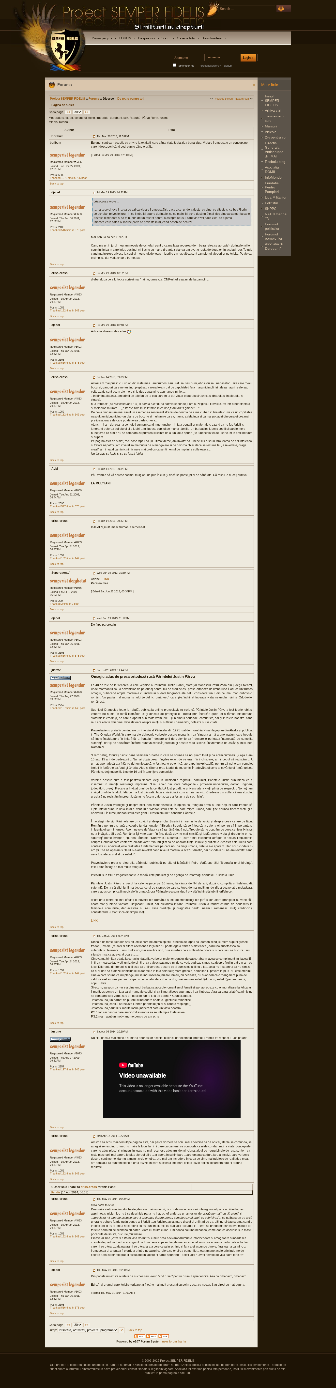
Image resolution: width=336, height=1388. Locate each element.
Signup (228, 65)
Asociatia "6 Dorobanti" (274, 246)
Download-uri (211, 38)
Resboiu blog (275, 162)
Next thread (242, 98)
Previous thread (223, 98)
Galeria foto (186, 38)
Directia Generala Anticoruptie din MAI (274, 149)
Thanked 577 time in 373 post (67, 506)
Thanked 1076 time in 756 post (68, 177)
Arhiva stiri (273, 110)
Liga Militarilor (276, 197)
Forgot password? (210, 65)
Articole (270, 132)
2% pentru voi (275, 137)
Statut (165, 38)
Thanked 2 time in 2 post (64, 603)
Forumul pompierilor (273, 236)
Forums (94, 98)
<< (68, 112)
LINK (106, 579)
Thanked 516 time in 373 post (67, 230)
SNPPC (270, 209)
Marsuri (271, 126)
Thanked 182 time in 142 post (67, 310)
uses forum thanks (173, 1341)
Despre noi (146, 38)
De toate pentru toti (130, 98)
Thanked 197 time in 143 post (67, 708)
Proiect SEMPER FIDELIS (67, 98)
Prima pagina (102, 38)
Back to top (56, 183)
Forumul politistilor (272, 226)
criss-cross (88, 1187)
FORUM (125, 38)
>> (87, 112)
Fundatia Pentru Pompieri (272, 187)
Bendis (55, 1192)
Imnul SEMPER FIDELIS (272, 100)
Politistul (271, 203)
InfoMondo (273, 177)
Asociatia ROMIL (272, 169)
